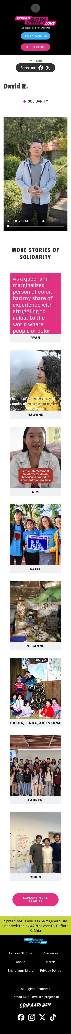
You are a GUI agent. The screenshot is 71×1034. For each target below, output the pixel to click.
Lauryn (35, 800)
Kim (35, 492)
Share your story (35, 36)
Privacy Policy (50, 971)
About (20, 962)
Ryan (35, 338)
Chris (35, 877)
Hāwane (36, 415)
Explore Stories (20, 953)
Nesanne (35, 646)
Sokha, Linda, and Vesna (35, 723)
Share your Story (21, 971)
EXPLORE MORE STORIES (35, 899)
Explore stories (35, 47)
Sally (35, 569)
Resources (51, 953)
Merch (50, 962)
